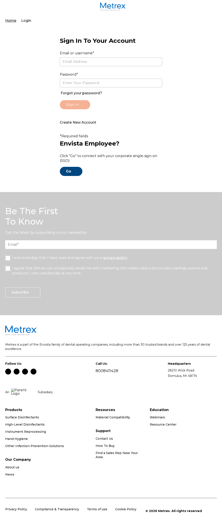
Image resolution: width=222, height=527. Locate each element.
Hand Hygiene (16, 439)
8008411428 (107, 371)
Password (68, 74)
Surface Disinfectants (22, 417)
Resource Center (163, 424)
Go (68, 171)
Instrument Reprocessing (25, 432)
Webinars (157, 417)
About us (12, 467)
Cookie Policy (125, 509)
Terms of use (97, 509)
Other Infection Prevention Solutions (34, 446)
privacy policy (115, 258)
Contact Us (104, 439)
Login (26, 20)
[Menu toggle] (10, 7)
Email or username (76, 53)
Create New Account (78, 122)
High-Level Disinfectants (25, 424)
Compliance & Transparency (57, 509)
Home (10, 20)
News (9, 474)
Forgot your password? (81, 93)
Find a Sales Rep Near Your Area (117, 455)
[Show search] (214, 7)
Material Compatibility (113, 417)
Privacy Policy (16, 509)
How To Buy (105, 446)
